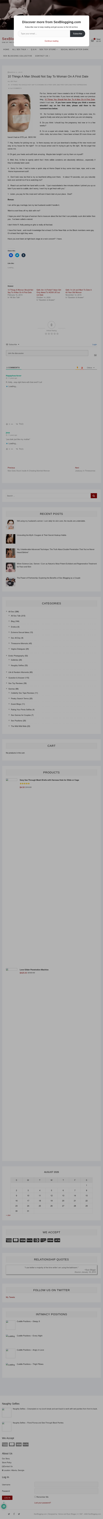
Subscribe (77, 33)
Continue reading (51, 41)
